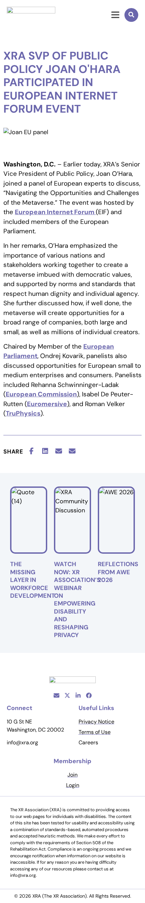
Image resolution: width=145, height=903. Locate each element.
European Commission (41, 394)
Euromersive (47, 404)
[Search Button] (131, 15)
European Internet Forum (55, 212)
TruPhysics (23, 413)
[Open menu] (111, 15)
